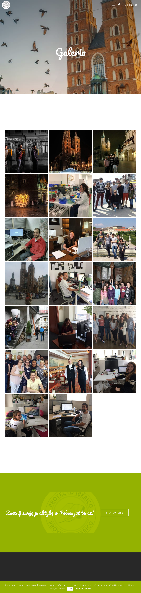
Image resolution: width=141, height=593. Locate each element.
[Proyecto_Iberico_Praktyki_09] (114, 195)
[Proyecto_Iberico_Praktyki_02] (70, 151)
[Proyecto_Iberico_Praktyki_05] (114, 283)
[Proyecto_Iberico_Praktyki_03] (114, 151)
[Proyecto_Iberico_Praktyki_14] (70, 195)
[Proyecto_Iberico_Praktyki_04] (26, 195)
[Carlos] (70, 415)
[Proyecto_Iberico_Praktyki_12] (26, 239)
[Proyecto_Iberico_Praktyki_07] (26, 283)
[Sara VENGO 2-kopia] (114, 327)
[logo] (6, 5)
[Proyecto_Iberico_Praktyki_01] (26, 151)
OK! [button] (70, 589)
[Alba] (114, 371)
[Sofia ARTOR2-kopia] (70, 327)
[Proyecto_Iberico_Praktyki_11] (70, 283)
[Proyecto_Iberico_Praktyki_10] (26, 371)
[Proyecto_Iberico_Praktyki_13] (70, 239)
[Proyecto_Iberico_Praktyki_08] (114, 239)
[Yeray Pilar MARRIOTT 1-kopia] (70, 371)
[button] (113, 4)
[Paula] (26, 415)
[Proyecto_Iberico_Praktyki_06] (26, 327)
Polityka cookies (83, 588)
